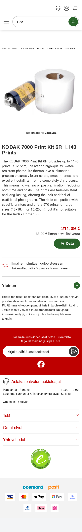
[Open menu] (6, 21)
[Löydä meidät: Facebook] (41, 364)
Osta (69, 243)
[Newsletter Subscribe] (73, 351)
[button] (39, 91)
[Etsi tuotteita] (73, 21)
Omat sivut (12, 427)
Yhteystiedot (14, 439)
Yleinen (9, 285)
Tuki (6, 415)
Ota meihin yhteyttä (15, 402)
